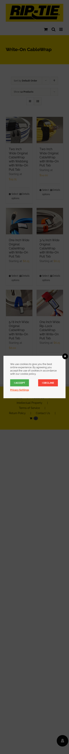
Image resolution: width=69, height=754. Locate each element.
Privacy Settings (19, 389)
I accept (19, 382)
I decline (48, 382)
